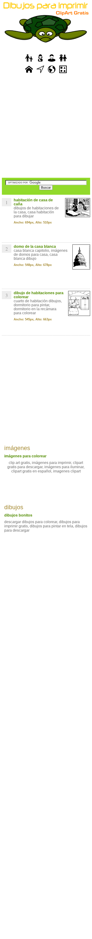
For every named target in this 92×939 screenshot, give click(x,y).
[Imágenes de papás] (51, 62)
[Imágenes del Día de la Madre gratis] (40, 62)
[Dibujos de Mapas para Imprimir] (51, 73)
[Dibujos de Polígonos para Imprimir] (63, 73)
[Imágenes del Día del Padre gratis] (29, 62)
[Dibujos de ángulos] (40, 73)
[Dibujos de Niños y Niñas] (63, 62)
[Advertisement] (46, 126)
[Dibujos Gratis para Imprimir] (29, 73)
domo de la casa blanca (35, 246)
